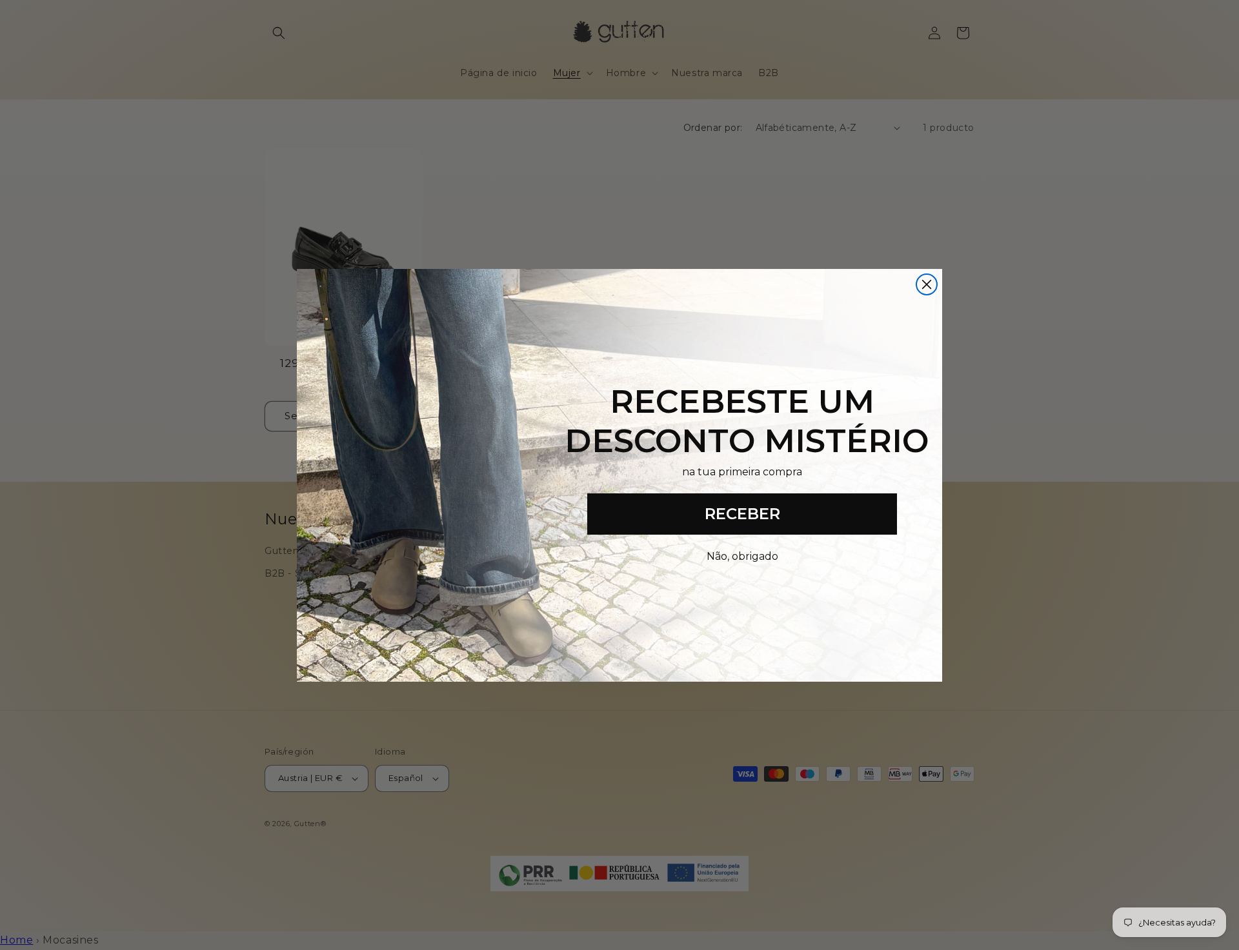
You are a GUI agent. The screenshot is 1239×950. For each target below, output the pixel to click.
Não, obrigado (742, 556)
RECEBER (742, 513)
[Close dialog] (926, 284)
